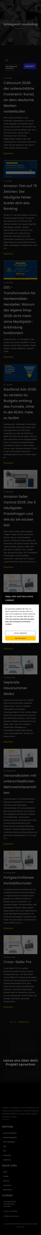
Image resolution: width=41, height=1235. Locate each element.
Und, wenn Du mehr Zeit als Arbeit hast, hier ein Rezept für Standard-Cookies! (19, 621)
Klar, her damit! (20, 638)
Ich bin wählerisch (20, 633)
